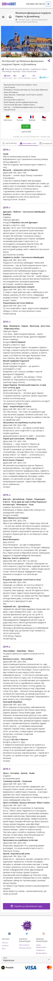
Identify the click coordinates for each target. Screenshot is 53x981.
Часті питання (24, 945)
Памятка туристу (25, 948)
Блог (3, 948)
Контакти (5, 946)
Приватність (40, 950)
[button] (26, 959)
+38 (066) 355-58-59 (35, 4)
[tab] (10, 143)
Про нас (5, 943)
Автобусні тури (24, 20)
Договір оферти (41, 953)
